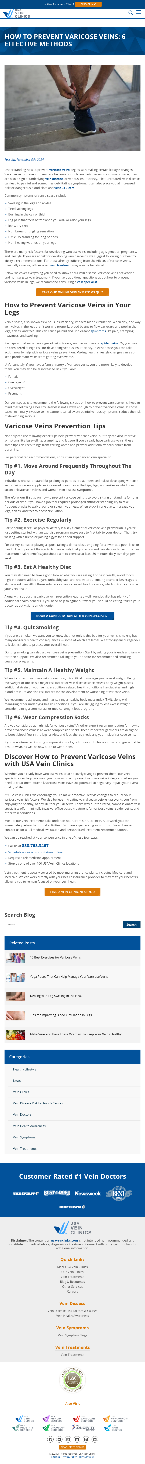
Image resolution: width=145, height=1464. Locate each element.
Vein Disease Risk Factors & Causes (38, 1103)
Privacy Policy (69, 1456)
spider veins (109, 343)
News (17, 1081)
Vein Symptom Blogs (72, 1335)
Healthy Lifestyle (24, 1069)
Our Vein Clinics (72, 1272)
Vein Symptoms (24, 1137)
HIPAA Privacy (86, 1456)
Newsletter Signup (72, 1447)
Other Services (72, 1286)
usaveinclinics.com (64, 1240)
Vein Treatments (25, 1149)
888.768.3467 (35, 845)
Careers (72, 1291)
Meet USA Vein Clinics (72, 1267)
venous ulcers (64, 188)
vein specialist (87, 282)
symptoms (98, 331)
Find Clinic (88, 4)
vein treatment (61, 265)
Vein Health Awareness (29, 1126)
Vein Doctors (22, 1114)
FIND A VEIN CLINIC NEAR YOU (72, 892)
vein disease (54, 179)
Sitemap (55, 1456)
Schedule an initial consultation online (35, 852)
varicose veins (59, 170)
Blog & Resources (72, 1282)
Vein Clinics (21, 1092)
